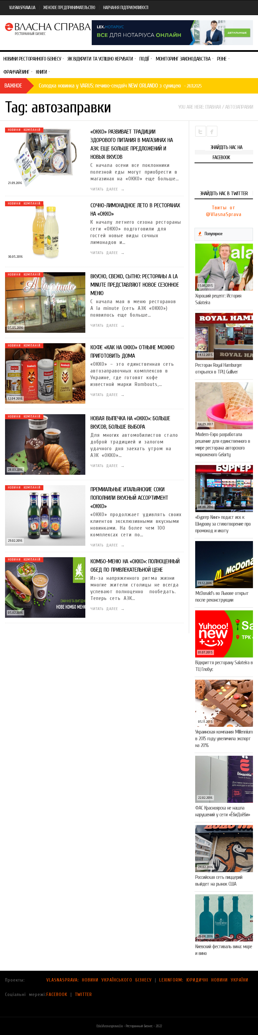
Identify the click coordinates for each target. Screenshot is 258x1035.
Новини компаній (24, 130)
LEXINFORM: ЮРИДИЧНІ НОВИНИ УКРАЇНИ (203, 980)
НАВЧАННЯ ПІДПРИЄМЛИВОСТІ (125, 7)
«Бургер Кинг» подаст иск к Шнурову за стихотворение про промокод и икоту (223, 524)
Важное (13, 85)
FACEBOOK (57, 994)
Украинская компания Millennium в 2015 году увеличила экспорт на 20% (224, 738)
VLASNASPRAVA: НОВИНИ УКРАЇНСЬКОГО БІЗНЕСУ (99, 980)
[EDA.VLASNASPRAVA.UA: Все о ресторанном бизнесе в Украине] (48, 28)
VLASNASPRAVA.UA (22, 7)
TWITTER (83, 994)
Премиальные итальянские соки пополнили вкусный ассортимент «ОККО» (129, 498)
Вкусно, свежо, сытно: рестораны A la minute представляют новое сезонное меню (134, 285)
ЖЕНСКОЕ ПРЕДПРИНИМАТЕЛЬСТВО (69, 7)
